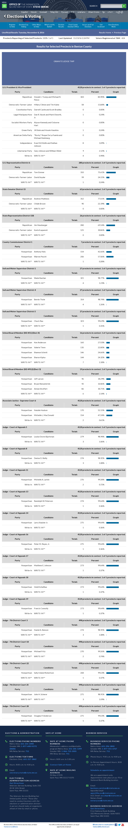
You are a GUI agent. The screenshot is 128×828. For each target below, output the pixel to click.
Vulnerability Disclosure (101, 827)
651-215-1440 (27, 744)
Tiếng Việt (54, 12)
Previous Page (120, 32)
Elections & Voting (24, 16)
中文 (72, 12)
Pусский (64, 12)
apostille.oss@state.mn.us (103, 793)
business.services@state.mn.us (105, 788)
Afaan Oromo (93, 12)
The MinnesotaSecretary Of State (28, 5)
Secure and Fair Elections (88, 26)
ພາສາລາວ (81, 12)
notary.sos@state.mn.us (101, 800)
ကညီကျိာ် (119, 12)
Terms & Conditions (11, 827)
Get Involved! (101, 26)
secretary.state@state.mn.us (23, 773)
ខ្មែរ (103, 12)
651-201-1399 (75, 749)
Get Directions (17, 783)
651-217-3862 (29, 759)
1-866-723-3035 (69, 751)
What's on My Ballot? (49, 26)
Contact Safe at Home (60, 765)
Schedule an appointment (102, 770)
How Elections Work (113, 26)
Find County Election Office (73, 26)
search (93, 6)
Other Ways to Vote (36, 26)
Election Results (61, 26)
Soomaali (43, 12)
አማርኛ (110, 12)
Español (24, 12)
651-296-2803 (108, 746)
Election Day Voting (23, 26)
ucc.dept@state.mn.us (111, 795)
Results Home (105, 32)
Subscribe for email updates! (104, 825)
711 (27, 751)
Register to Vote (12, 26)
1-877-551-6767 (109, 749)
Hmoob (34, 12)
